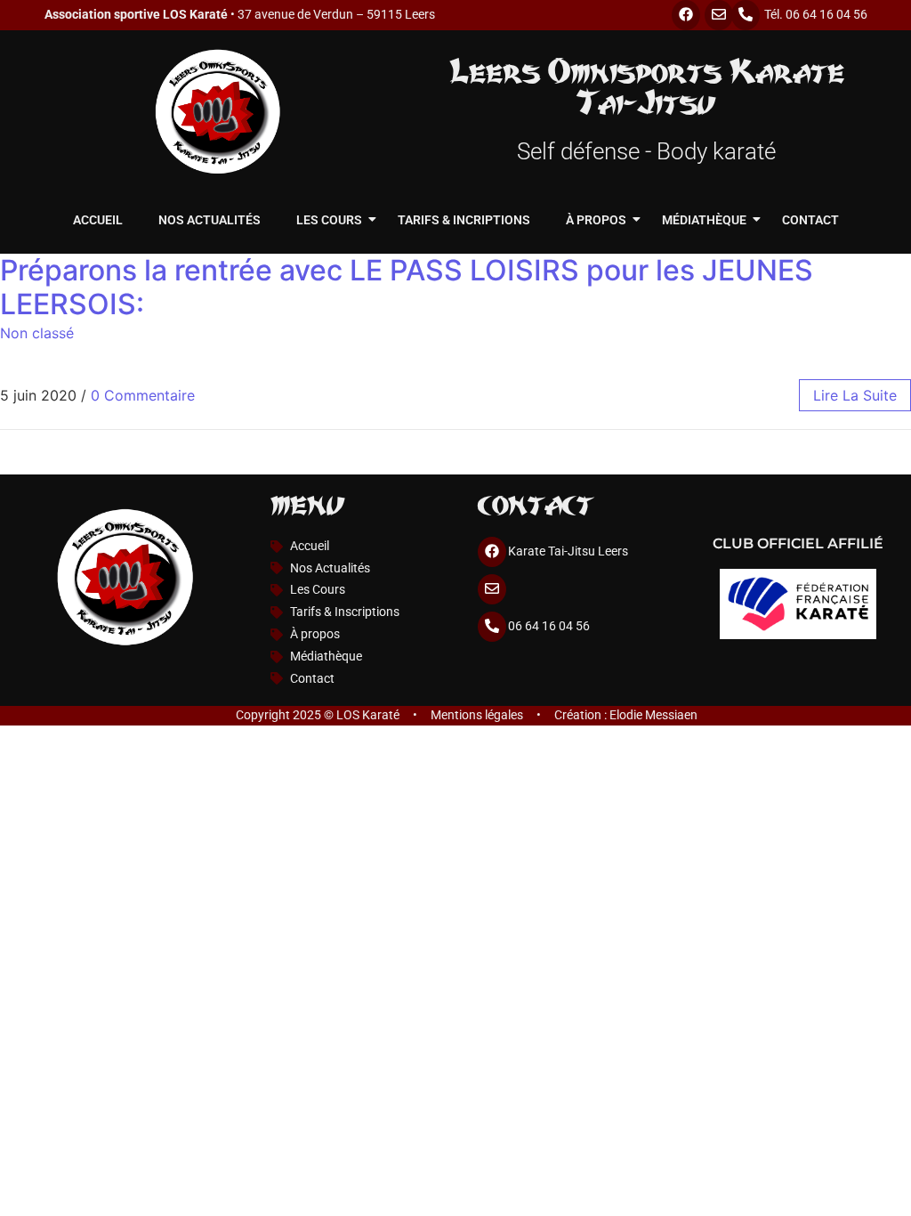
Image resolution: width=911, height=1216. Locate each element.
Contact (810, 220)
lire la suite (855, 395)
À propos (596, 220)
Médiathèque (704, 220)
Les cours (329, 220)
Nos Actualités (209, 220)
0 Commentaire (143, 395)
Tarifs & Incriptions (464, 220)
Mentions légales (477, 715)
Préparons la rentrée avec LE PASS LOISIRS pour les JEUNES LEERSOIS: (406, 287)
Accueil (98, 220)
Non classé (37, 333)
